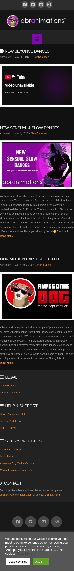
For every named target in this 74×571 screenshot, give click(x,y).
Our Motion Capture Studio (29, 259)
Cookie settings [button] (18, 561)
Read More (6, 236)
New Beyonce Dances (27, 51)
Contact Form (52, 494)
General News (43, 264)
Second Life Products (12, 449)
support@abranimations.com (16, 494)
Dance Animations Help (13, 414)
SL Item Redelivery (10, 421)
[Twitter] (33, 4)
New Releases (40, 57)
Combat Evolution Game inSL (16, 470)
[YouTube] (41, 4)
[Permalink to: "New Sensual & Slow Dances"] (37, 164)
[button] (37, 39)
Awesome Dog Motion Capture (17, 463)
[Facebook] (25, 4)
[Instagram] (49, 4)
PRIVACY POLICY (10, 392)
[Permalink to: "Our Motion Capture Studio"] (37, 296)
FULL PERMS (8, 427)
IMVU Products (8, 456)
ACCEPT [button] (40, 561)
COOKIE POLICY (9, 385)
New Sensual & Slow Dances (29, 127)
